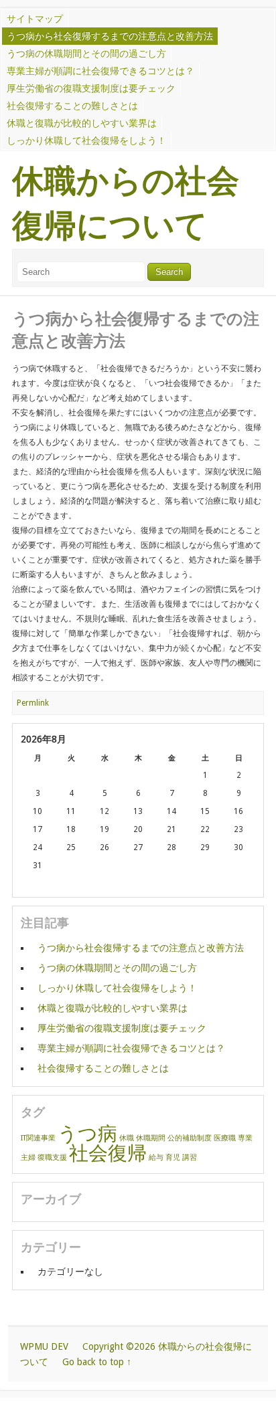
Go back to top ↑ (96, 1361)
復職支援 (52, 1157)
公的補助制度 (189, 1138)
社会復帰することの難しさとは (72, 105)
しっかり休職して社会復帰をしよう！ (86, 140)
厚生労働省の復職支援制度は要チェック (91, 88)
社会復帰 (108, 1153)
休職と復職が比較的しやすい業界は (82, 123)
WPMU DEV (44, 1346)
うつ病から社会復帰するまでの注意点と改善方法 (110, 36)
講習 (189, 1157)
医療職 (225, 1138)
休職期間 (150, 1138)
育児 (172, 1157)
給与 (156, 1157)
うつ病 (87, 1133)
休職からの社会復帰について (125, 203)
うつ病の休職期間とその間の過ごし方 (86, 53)
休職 (126, 1138)
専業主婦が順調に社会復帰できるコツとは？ (100, 71)
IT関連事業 (38, 1138)
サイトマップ (35, 18)
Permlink (33, 703)
